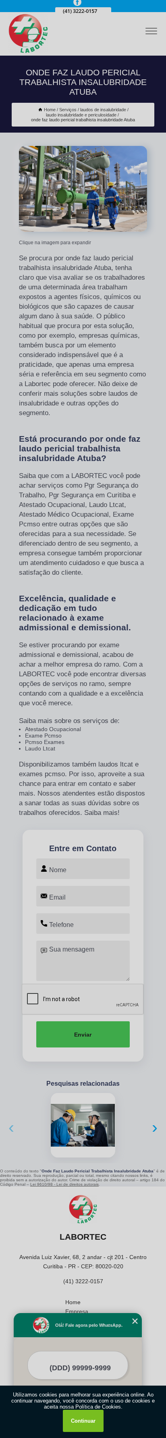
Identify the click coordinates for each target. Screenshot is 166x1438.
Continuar (83, 1421)
